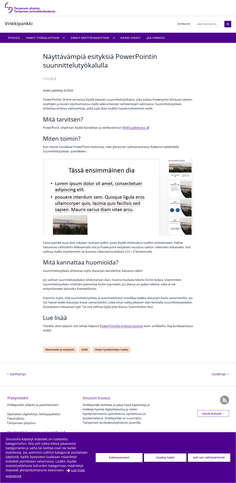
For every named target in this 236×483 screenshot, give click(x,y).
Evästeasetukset (119, 457)
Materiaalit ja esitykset (59, 349)
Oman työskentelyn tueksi (111, 349)
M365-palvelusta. (134, 128)
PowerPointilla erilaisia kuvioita (121, 326)
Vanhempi (17, 374)
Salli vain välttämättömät (209, 457)
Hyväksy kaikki (165, 457)
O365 (84, 349)
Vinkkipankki (19, 23)
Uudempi (220, 374)
